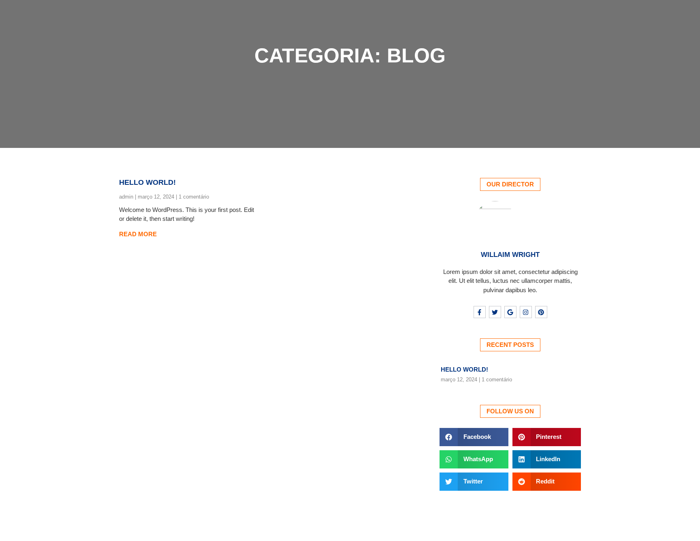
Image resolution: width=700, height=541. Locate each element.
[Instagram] (526, 312)
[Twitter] (495, 312)
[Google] (510, 312)
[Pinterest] (541, 312)
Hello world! (147, 182)
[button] (474, 437)
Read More (138, 234)
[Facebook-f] (480, 312)
